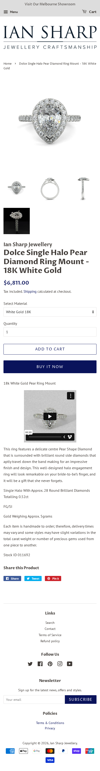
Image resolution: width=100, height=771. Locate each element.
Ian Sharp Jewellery (63, 743)
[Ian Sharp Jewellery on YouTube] (69, 665)
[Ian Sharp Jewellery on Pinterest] (50, 665)
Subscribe (81, 699)
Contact (50, 629)
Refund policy (50, 641)
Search (50, 623)
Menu (13, 12)
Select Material (15, 303)
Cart (92, 12)
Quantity (10, 323)
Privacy (50, 728)
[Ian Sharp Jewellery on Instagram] (59, 665)
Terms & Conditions (50, 723)
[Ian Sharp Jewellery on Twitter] (30, 665)
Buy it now (50, 366)
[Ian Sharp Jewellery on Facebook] (40, 665)
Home (7, 64)
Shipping (30, 291)
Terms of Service (50, 635)
